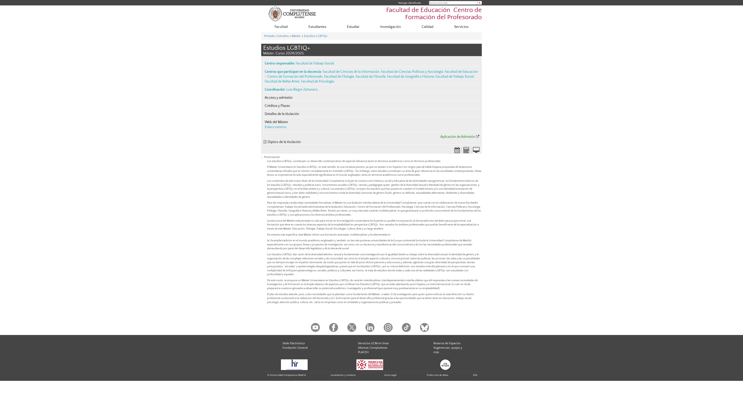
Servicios (461, 27)
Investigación (390, 27)
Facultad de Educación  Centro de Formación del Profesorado (434, 14)
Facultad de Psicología (317, 81)
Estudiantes (317, 27)
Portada (269, 36)
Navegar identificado (409, 2)
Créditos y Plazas (277, 106)
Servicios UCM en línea (373, 343)
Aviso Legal (390, 375)
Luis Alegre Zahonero (302, 90)
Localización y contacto (343, 375)
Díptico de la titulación (284, 142)
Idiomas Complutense (372, 347)
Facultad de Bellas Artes (282, 81)
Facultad (281, 27)
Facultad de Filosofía (371, 77)
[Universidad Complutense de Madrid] (292, 13)
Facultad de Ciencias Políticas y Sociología (412, 72)
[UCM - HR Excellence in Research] (294, 364)
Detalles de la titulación (282, 114)
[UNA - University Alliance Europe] (445, 364)
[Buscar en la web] (479, 3)
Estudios (283, 36)
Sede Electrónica (293, 343)
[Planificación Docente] (457, 151)
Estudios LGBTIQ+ (316, 36)
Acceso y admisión (279, 98)
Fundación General (295, 347)
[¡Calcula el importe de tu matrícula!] (466, 151)
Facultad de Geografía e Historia (410, 77)
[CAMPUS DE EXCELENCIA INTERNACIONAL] (369, 364)
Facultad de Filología (339, 77)
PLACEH (363, 352)
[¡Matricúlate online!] (476, 151)
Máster (296, 36)
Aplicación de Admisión (457, 137)
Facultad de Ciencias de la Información (351, 72)
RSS (475, 375)
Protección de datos (437, 375)
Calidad (427, 27)
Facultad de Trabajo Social (315, 63)
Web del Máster (276, 122)
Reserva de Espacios (447, 343)
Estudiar (353, 27)
